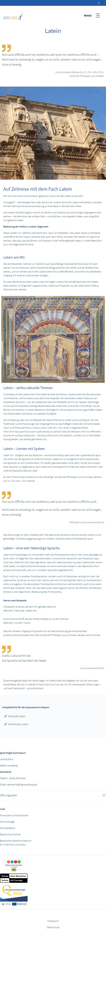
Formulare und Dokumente (14, 815)
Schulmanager (7, 821)
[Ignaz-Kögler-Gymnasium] (13, 15)
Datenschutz (53, 927)
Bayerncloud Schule (10, 834)
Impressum (53, 921)
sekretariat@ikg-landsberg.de (22, 784)
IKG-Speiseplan (7, 828)
